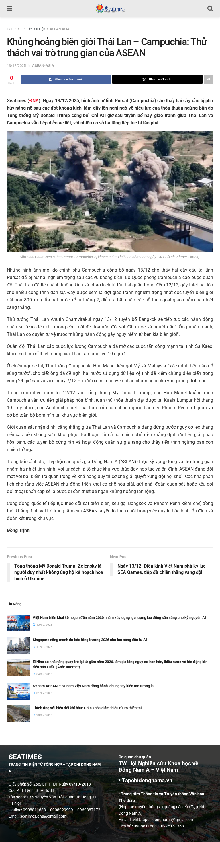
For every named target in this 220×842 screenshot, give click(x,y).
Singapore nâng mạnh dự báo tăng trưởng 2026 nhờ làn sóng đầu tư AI (90, 640)
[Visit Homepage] (110, 8)
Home (11, 29)
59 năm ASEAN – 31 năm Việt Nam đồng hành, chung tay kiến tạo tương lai (93, 686)
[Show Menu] (9, 8)
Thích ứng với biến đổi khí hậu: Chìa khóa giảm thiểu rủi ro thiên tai (87, 708)
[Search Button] (210, 8)
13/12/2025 (16, 65)
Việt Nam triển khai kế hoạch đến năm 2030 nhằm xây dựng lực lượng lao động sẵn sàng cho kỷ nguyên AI (119, 617)
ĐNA (34, 100)
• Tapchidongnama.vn (145, 780)
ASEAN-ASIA (59, 29)
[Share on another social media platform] (208, 79)
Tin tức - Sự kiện (33, 29)
